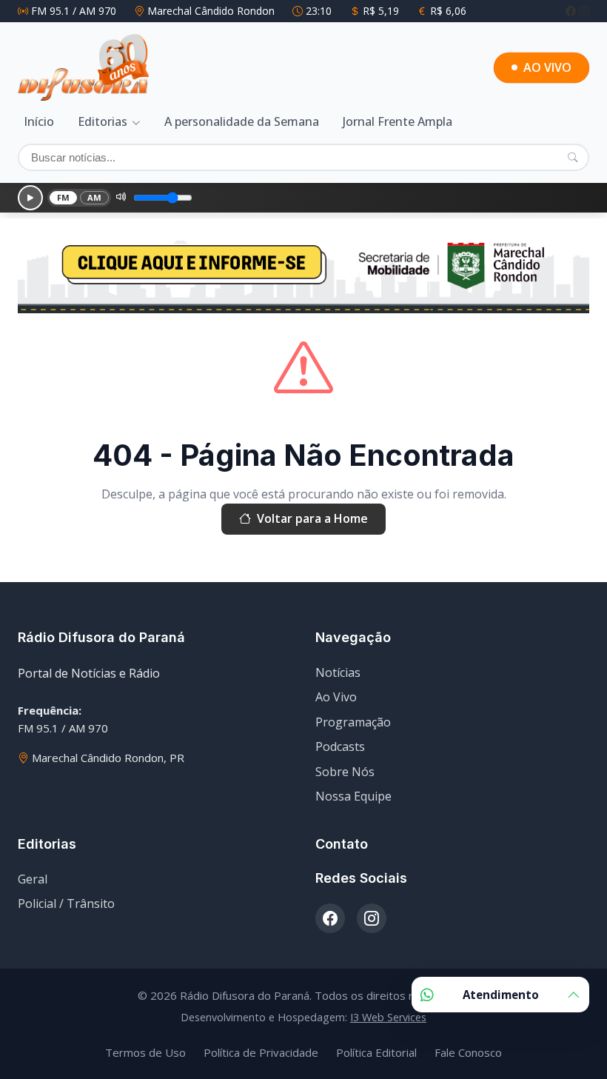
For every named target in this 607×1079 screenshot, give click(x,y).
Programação (353, 722)
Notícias (337, 672)
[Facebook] (572, 11)
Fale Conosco (468, 1052)
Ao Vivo (336, 697)
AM (94, 197)
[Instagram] (584, 11)
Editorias (102, 121)
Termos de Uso (145, 1052)
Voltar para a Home (312, 518)
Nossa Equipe (353, 796)
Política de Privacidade (261, 1052)
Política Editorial (376, 1052)
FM (63, 197)
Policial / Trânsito (66, 903)
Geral (32, 879)
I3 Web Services (388, 1017)
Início (39, 121)
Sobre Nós (345, 772)
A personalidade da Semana (241, 121)
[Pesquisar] (572, 157)
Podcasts (340, 746)
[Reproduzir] (30, 197)
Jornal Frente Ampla (397, 121)
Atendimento (501, 994)
